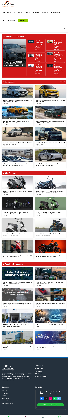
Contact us (36, 12)
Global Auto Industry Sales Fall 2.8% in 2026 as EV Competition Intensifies (58, 56)
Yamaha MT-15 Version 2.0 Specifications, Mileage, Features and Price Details (49, 234)
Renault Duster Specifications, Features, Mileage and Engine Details (50, 143)
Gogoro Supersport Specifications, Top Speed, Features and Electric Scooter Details (58, 69)
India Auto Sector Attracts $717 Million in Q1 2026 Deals (50, 325)
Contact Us (5, 393)
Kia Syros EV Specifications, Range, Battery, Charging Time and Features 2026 (17, 143)
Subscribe (23, 20)
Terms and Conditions (10, 20)
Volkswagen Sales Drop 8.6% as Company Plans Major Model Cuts (17, 346)
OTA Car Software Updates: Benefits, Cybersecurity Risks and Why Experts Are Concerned (17, 304)
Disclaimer (45, 12)
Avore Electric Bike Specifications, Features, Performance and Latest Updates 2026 (48, 255)
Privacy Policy (55, 12)
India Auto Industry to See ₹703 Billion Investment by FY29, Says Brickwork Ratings (39, 45)
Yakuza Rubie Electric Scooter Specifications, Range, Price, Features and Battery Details (50, 213)
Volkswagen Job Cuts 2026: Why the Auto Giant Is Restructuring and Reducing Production (16, 164)
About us (27, 12)
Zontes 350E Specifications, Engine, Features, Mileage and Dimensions (39, 56)
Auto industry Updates (41, 376)
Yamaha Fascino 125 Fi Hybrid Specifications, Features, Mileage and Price (15, 234)
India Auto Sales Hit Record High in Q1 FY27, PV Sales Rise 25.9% (50, 304)
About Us (4, 390)
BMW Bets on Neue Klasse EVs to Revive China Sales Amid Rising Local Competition (17, 325)
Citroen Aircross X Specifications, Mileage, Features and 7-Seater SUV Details (50, 122)
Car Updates (7, 12)
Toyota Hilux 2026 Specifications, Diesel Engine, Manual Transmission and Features (16, 122)
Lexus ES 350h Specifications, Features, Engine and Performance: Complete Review (49, 164)
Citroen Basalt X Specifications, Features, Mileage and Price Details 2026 (58, 44)
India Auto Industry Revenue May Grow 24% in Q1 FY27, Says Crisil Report (49, 346)
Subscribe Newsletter (7, 403)
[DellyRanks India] (10, 4)
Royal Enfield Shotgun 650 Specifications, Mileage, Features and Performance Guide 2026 (39, 69)
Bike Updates (18, 12)
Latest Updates (39, 368)
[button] (64, 28)
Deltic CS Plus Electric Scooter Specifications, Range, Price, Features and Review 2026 (17, 255)
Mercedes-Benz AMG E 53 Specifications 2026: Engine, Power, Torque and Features (17, 100)
